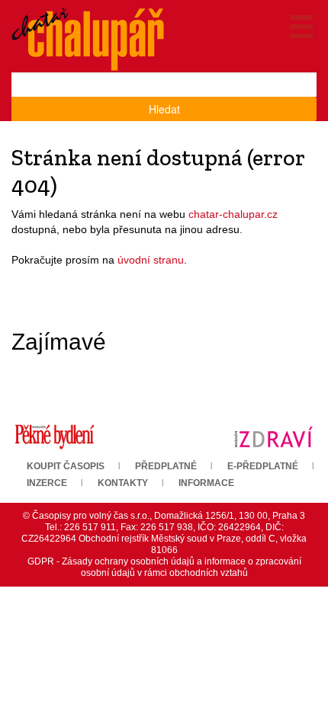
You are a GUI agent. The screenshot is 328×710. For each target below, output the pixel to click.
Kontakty (123, 483)
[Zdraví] (273, 435)
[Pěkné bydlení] (54, 435)
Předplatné (166, 466)
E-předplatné (262, 466)
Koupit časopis (66, 466)
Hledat (164, 109)
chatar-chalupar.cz (233, 214)
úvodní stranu (150, 260)
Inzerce (47, 483)
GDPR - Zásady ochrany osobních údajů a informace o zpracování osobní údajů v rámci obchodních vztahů (164, 567)
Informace (206, 483)
